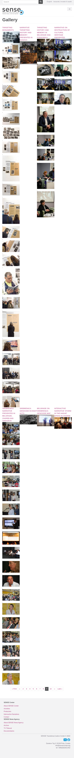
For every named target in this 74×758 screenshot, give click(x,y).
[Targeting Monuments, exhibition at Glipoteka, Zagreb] (11, 49)
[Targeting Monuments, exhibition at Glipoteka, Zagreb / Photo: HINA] (11, 37)
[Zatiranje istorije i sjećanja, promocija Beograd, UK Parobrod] (45, 44)
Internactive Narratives (11, 714)
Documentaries (9, 731)
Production (7, 711)
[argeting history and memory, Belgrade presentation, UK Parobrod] (45, 56)
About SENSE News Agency (13, 722)
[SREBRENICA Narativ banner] (28, 419)
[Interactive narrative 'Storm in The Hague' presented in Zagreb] (63, 423)
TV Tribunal (8, 728)
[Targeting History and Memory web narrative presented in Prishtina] (28, 47)
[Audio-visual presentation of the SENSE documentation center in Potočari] (45, 420)
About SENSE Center (11, 706)
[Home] (13, 11)
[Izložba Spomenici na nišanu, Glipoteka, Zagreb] (11, 324)
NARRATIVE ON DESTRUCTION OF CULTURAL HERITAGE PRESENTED (62, 32)
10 (51, 689)
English (49, 1)
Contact (6, 717)
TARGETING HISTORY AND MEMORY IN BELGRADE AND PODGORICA (43, 32)
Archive (6, 725)
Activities (7, 708)
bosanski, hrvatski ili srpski (62, 1)
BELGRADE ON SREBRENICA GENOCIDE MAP (43, 410)
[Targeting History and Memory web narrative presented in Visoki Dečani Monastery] (28, 58)
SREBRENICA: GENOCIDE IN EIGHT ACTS (28, 410)
